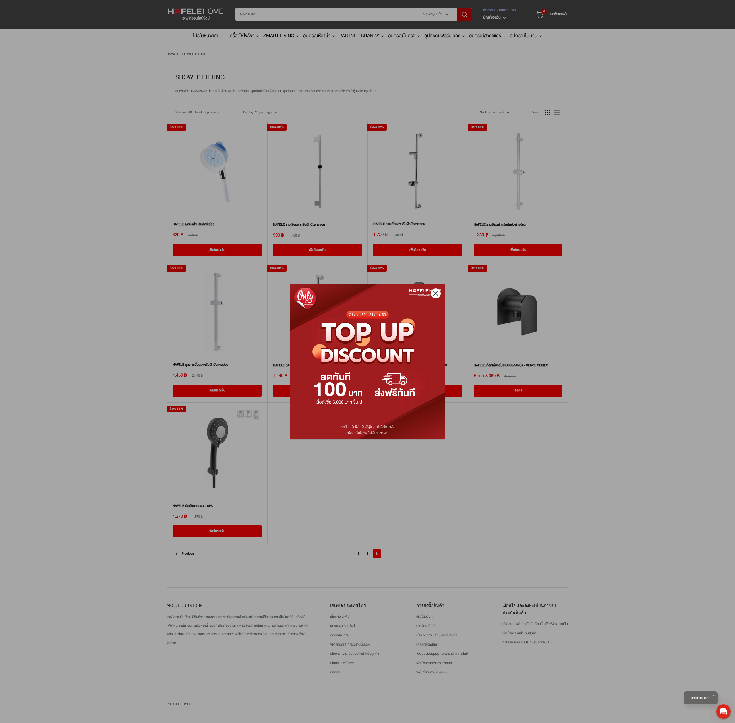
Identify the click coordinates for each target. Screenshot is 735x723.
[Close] (436, 293)
